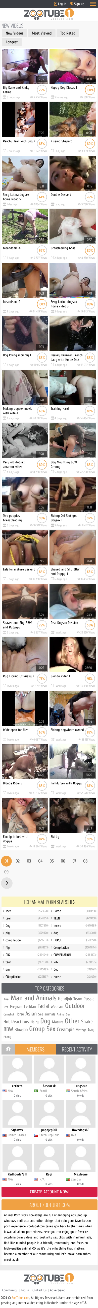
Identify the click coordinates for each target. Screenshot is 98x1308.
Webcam (57, 1006)
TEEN (75, 918)
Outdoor (75, 1006)
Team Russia (83, 999)
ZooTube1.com (20, 1298)
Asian (31, 1013)
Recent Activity (77, 1049)
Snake (87, 1022)
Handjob (65, 999)
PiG (75, 962)
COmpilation (27, 977)
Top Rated (67, 33)
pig (27, 933)
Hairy (35, 1022)
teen (27, 918)
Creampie (66, 1029)
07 (74, 861)
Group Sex (42, 1029)
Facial (43, 1006)
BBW (8, 1029)
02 (18, 861)
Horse (75, 911)
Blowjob (21, 1029)
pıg (27, 969)
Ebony (7, 1037)
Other (72, 1021)
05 (52, 861)
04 (40, 861)
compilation (27, 940)
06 (63, 861)
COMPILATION (75, 955)
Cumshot (9, 1014)
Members (35, 1049)
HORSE (75, 940)
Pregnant (16, 1007)
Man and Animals (34, 998)
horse (75, 925)
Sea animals (46, 1014)
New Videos (14, 33)
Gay (91, 1029)
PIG (27, 955)
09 (6, 872)
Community (10, 1290)
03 (29, 861)
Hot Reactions (16, 1022)
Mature (57, 1022)
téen (27, 962)
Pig (27, 947)
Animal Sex (63, 1014)
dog (75, 933)
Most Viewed (42, 33)
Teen (27, 911)
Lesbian (30, 1006)
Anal (6, 999)
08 (85, 861)
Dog (27, 925)
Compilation (75, 947)
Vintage (81, 1030)
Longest (12, 42)
